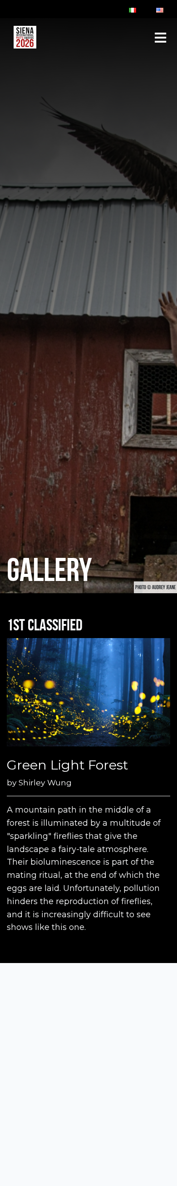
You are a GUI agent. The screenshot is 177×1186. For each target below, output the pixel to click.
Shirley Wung (45, 782)
